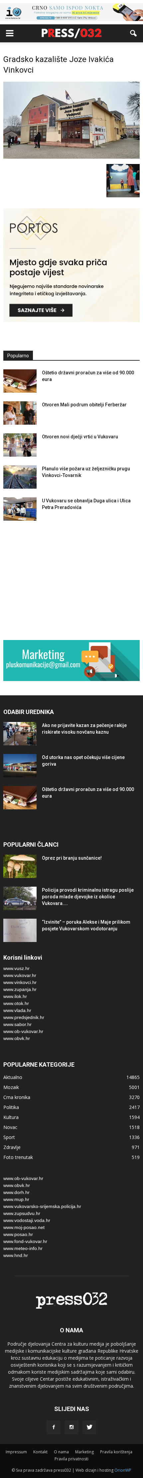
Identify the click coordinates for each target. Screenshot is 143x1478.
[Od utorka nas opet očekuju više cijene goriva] (20, 765)
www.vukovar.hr (19, 975)
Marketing (84, 1452)
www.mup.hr (16, 1199)
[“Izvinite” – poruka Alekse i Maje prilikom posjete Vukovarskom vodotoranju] (20, 930)
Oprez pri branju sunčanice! (72, 858)
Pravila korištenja (116, 1452)
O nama (61, 1452)
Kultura (11, 1117)
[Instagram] (71, 1427)
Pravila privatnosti (71, 1459)
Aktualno (12, 1077)
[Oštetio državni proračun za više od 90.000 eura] (20, 381)
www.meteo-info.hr (23, 1248)
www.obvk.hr (16, 1038)
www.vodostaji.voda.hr (26, 1220)
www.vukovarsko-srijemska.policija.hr (42, 1206)
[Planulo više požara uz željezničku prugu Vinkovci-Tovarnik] (20, 477)
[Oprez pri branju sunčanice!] (20, 866)
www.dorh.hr (16, 1192)
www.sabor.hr (17, 1024)
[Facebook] (53, 1427)
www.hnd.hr (15, 1255)
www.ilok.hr (15, 996)
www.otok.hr (16, 1003)
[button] (133, 33)
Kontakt (40, 1452)
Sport (9, 1137)
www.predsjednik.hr (23, 1017)
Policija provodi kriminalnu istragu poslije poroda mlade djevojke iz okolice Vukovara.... (88, 896)
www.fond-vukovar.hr (25, 1241)
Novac (10, 1127)
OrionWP (122, 1470)
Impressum (16, 1452)
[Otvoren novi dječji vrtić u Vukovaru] (20, 445)
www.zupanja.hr (20, 989)
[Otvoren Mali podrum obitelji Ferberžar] (20, 413)
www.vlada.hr (17, 1010)
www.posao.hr (18, 1234)
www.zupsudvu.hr (21, 1213)
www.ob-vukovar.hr (23, 1031)
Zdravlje (12, 1147)
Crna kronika (16, 1097)
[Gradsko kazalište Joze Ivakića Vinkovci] (71, 157)
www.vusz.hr (16, 968)
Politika (11, 1107)
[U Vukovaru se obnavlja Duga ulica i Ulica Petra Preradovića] (20, 509)
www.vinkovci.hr (20, 982)
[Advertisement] (71, 581)
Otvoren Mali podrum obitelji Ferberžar (84, 404)
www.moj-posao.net (24, 1227)
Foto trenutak (18, 1157)
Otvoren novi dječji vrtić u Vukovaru (80, 436)
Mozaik (11, 1087)
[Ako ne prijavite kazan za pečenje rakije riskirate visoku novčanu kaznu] (20, 733)
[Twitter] (89, 1427)
